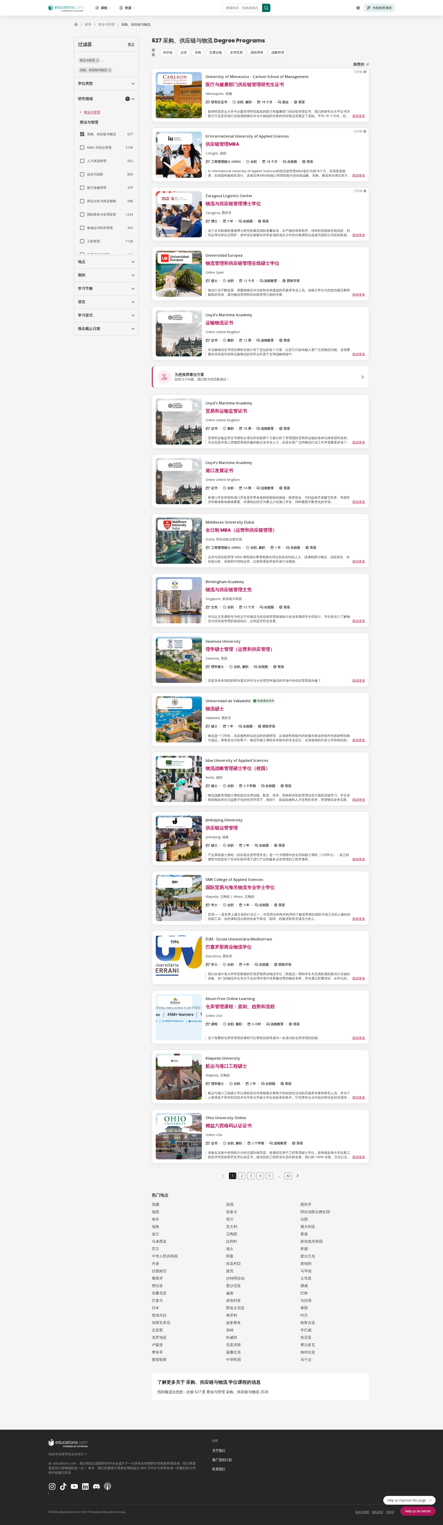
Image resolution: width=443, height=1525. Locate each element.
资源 (128, 8)
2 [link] (242, 1175)
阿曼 (229, 1256)
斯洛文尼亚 (235, 1307)
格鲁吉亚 (307, 1322)
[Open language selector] (358, 8)
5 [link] (269, 1175)
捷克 (229, 1270)
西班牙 (305, 1204)
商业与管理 (92, 112)
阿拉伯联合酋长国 (315, 1211)
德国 (155, 1211)
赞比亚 (157, 1285)
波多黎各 (233, 1322)
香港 (304, 1233)
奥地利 (305, 1263)
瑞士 (229, 1248)
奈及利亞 (233, 1263)
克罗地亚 (159, 1337)
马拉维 (305, 1300)
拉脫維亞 (159, 1270)
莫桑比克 (233, 1352)
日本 (155, 1307)
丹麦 (155, 1263)
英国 (229, 1204)
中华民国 (233, 1359)
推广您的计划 (222, 1459)
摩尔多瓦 (307, 1344)
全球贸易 (236, 52)
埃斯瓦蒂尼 (161, 1322)
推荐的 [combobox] (358, 64)
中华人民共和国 (165, 1256)
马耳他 (305, 1270)
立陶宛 (231, 1233)
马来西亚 (159, 1241)
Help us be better (418, 1511)
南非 (155, 1219)
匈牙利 (231, 1315)
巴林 (304, 1293)
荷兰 (229, 1219)
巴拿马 (157, 1300)
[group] (264, 52)
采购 (198, 52)
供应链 (168, 52)
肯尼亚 (305, 1337)
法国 (304, 1219)
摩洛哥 (157, 1352)
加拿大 (231, 1211)
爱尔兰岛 (307, 1256)
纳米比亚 (307, 1352)
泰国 (304, 1307)
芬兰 (155, 1248)
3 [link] (251, 1175)
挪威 (304, 1285)
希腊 (304, 1248)
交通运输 (215, 52)
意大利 (231, 1226)
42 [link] (288, 1175)
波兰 (155, 1233)
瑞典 (155, 1226)
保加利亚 (233, 1300)
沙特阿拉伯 (235, 1278)
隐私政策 (377, 1512)
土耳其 (305, 1278)
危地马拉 (159, 1315)
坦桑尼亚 (159, 1293)
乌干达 (305, 1359)
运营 (183, 52)
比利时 (231, 1241)
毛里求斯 (233, 1344)
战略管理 (277, 52)
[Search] (266, 8)
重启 (131, 44)
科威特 (231, 1337)
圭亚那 (157, 1329)
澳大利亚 (307, 1226)
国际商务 (257, 52)
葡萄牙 (157, 1278)
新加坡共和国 (311, 1241)
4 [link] (260, 1175)
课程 (104, 8)
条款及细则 (362, 1512)
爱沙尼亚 (233, 1285)
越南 (229, 1293)
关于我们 (218, 1450)
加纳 (229, 1329)
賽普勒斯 (159, 1359)
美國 (155, 1204)
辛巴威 (305, 1329)
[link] (135, 24)
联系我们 (218, 1469)
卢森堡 (157, 1344)
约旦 (304, 1315)
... (279, 1175)
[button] (89, 60)
